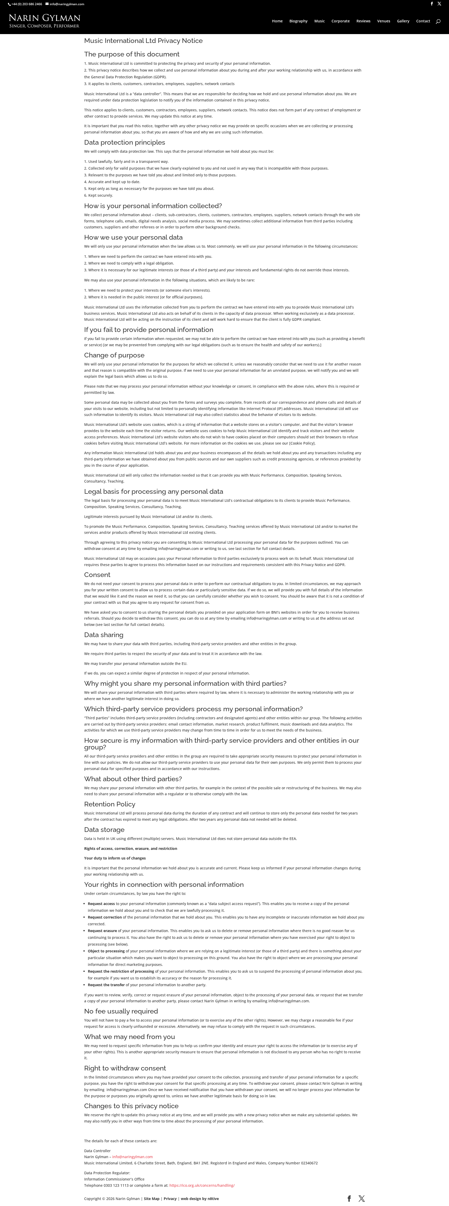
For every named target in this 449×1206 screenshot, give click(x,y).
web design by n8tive (200, 1198)
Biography (298, 21)
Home (277, 21)
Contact (423, 21)
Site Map (152, 1198)
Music (319, 21)
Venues (383, 21)
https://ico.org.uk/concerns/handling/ (202, 1185)
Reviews (363, 21)
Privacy (170, 1198)
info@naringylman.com (132, 1156)
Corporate (341, 21)
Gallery (403, 21)
